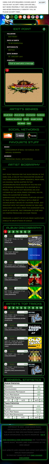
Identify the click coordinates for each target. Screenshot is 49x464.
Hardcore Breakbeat (14, 119)
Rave (28, 123)
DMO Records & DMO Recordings (17, 440)
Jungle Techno (36, 119)
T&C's (42, 435)
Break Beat (8, 115)
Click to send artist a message (21, 63)
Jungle (26, 119)
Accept (42, 2)
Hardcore (40, 115)
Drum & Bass (19, 115)
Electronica (30, 115)
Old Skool (21, 123)
